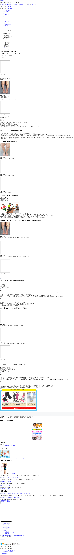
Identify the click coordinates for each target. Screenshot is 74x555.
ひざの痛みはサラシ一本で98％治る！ (23, 493)
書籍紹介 (4, 530)
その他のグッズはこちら (5, 488)
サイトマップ (5, 26)
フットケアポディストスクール (9, 532)
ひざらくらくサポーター (15, 497)
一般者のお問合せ (6, 11)
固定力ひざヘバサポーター (14, 473)
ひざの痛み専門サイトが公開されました (10, 445)
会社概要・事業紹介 (6, 523)
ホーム (4, 13)
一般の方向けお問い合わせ (8, 551)
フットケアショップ (6, 14)
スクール (4, 15)
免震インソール (10, 481)
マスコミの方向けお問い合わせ (9, 550)
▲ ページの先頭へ (4, 553)
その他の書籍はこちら (4, 500)
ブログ (4, 16)
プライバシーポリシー (7, 524)
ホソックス (8, 485)
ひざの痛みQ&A (6, 533)
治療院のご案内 (6, 47)
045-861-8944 (9, 8)
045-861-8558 (9, 6)
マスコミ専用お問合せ (7, 10)
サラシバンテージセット (15, 477)
